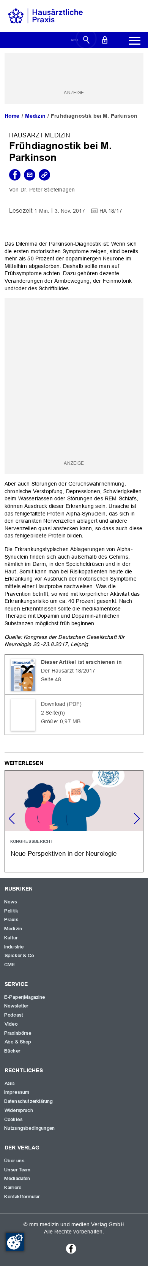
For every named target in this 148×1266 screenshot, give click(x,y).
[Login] (104, 39)
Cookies (14, 1120)
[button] (137, 818)
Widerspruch (19, 1110)
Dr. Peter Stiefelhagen (47, 190)
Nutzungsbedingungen (30, 1128)
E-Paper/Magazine (25, 997)
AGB (10, 1084)
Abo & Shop (18, 1042)
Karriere (13, 1188)
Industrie (14, 947)
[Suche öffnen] (86, 39)
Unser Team (18, 1170)
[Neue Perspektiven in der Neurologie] (74, 821)
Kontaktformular (22, 1197)
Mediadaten (18, 1179)
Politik (12, 911)
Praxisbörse (18, 1033)
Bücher (12, 1051)
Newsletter (17, 1006)
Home (12, 116)
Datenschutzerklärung (29, 1101)
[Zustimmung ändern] (15, 1242)
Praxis (12, 920)
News (11, 902)
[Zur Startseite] (45, 15)
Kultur (11, 938)
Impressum (17, 1092)
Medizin (35, 116)
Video (11, 1024)
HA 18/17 (110, 211)
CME (10, 965)
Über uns (15, 1161)
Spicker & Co (19, 956)
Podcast (14, 1015)
